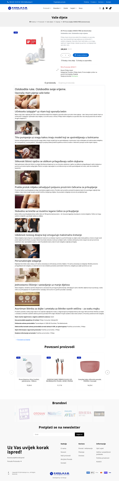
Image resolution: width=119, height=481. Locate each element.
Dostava (81, 456)
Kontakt (108, 2)
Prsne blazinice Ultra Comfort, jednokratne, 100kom (29, 380)
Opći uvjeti (100, 448)
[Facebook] (8, 472)
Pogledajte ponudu (59, 2)
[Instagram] (8, 474)
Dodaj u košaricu (82, 55)
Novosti (63, 452)
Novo (80, 8)
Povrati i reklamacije (86, 448)
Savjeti (72, 8)
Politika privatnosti (102, 458)
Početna (86, 2)
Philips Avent (69, 70)
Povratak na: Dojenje (23, 340)
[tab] (50, 83)
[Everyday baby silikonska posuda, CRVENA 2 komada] (90, 366)
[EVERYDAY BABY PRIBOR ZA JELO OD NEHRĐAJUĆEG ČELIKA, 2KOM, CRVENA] (59, 366)
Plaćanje (81, 452)
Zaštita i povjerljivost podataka (103, 453)
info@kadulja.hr (28, 2)
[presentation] (12, 372)
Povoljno (70, 72)
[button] (103, 8)
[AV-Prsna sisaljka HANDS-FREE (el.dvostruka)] (36, 50)
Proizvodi (46, 8)
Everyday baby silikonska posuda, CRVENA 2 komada (89, 380)
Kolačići (99, 462)
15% (15, 32)
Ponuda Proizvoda (13, 461)
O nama (93, 2)
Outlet (66, 8)
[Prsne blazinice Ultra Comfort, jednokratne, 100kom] (29, 366)
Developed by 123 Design (59, 477)
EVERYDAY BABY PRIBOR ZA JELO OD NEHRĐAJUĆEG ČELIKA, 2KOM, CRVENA (59, 380)
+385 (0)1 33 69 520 (14, 2)
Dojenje (75, 74)
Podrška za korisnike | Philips (76, 326)
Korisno (100, 2)
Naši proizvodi (66, 456)
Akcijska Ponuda (66, 459)
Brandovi (56, 8)
